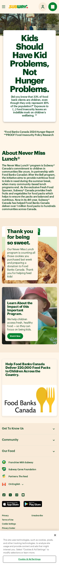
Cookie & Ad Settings (29, 559)
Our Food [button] (8, 451)
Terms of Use (7, 520)
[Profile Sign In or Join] (43, 6)
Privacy (5, 516)
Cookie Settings (9, 524)
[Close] (55, 535)
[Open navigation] (3, 6)
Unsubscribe (37, 516)
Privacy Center (8, 528)
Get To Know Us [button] (13, 428)
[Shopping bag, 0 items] (52, 6)
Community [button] (10, 439)
